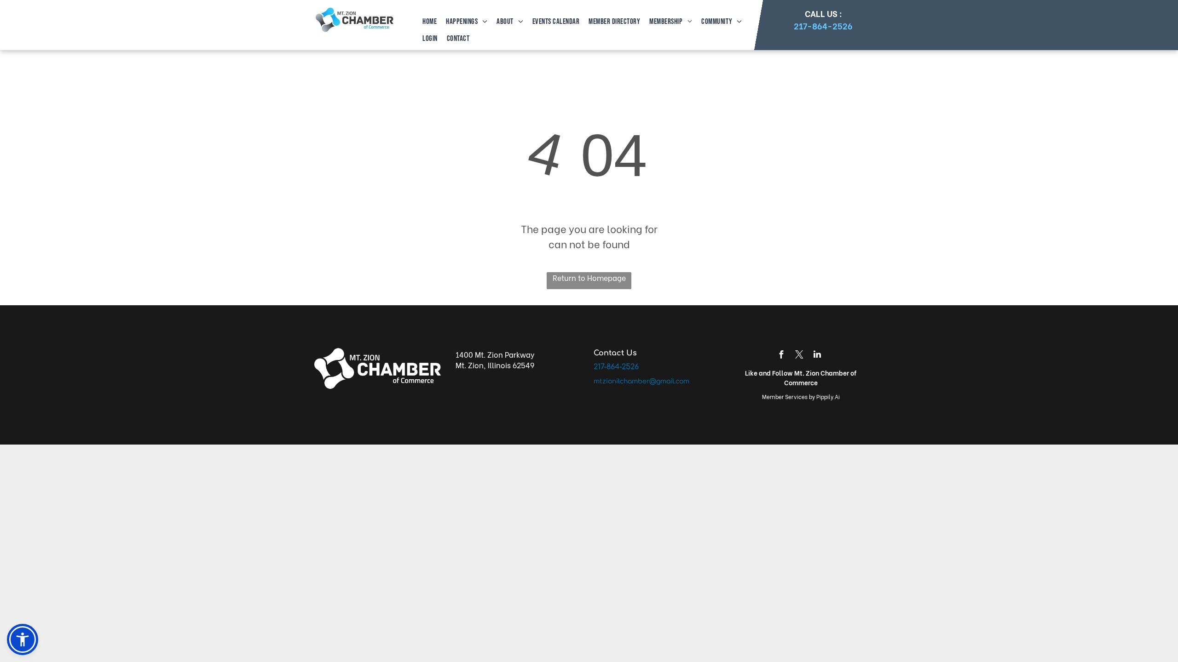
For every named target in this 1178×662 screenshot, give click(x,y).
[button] (22, 639)
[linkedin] (817, 355)
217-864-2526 (823, 25)
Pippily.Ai (828, 396)
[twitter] (799, 355)
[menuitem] (428, 22)
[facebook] (781, 355)
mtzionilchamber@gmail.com (641, 381)
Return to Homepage (589, 277)
